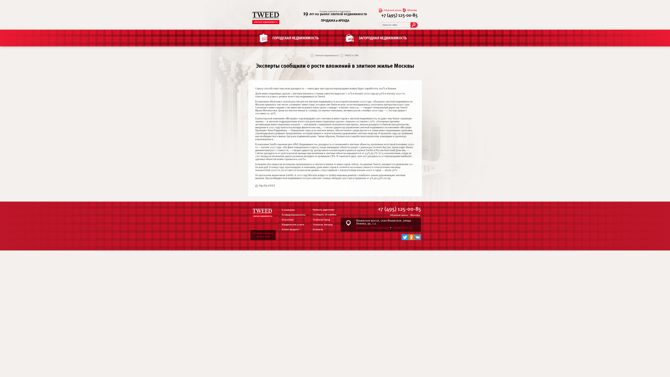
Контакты (318, 229)
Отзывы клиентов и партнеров (335, 11)
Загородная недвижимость (383, 38)
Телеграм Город (321, 220)
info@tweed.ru (402, 228)
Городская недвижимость (296, 38)
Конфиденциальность (294, 215)
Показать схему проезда (372, 228)
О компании (288, 210)
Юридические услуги (293, 225)
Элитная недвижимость (327, 55)
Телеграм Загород (323, 225)
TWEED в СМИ (351, 55)
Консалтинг (288, 220)
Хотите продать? (290, 229)
